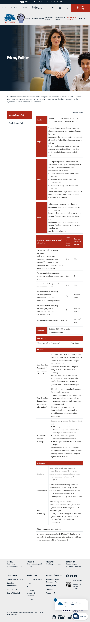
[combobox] (3, 8)
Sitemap (30, 599)
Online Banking (81, 8)
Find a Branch (12, 589)
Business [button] (35, 18)
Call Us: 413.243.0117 (15, 579)
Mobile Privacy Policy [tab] (16, 123)
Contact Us (67, 7)
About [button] (81, 18)
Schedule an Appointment (60, 7)
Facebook (67, 576)
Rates (25, 8)
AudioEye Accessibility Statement (31, 593)
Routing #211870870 (37, 7)
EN (2, 8)
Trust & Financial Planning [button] (60, 18)
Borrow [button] (41, 18)
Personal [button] (27, 18)
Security (49, 589)
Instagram (71, 576)
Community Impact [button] (48, 18)
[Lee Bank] (10, 18)
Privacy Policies (52, 586)
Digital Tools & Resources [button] (71, 18)
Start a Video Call (53, 7)
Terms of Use (51, 593)
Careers (30, 587)
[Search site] (85, 18)
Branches (13, 8)
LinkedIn (75, 576)
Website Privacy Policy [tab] (17, 115)
